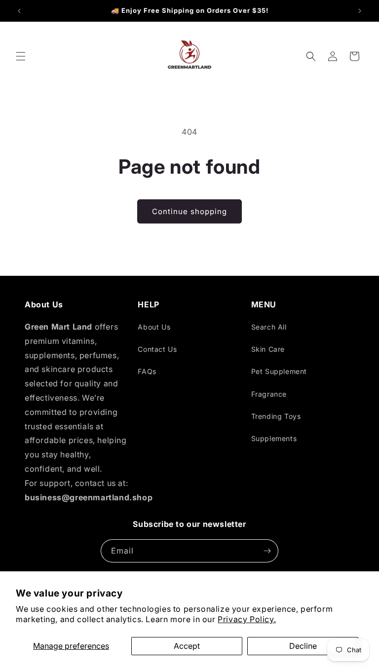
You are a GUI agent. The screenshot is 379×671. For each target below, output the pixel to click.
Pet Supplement (279, 371)
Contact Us (157, 349)
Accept (187, 646)
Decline (303, 646)
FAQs (147, 371)
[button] (21, 56)
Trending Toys (276, 416)
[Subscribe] (267, 550)
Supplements (274, 438)
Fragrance (269, 394)
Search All (269, 327)
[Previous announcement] (19, 11)
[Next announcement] (360, 11)
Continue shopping (189, 211)
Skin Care (268, 349)
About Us (154, 327)
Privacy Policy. (247, 619)
